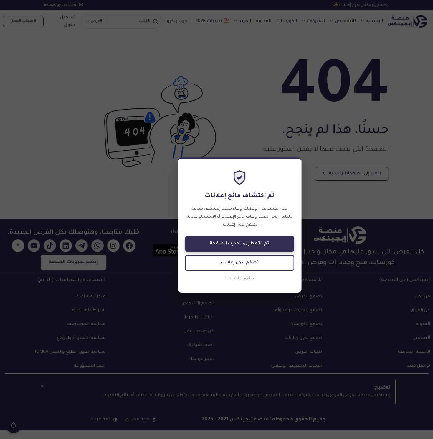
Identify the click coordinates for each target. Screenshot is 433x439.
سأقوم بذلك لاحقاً (239, 279)
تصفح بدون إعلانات (240, 262)
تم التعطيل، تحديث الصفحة (239, 243)
